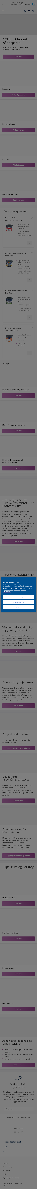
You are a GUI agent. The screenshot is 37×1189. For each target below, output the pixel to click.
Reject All (18, 607)
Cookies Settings (18, 597)
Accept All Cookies (18, 602)
